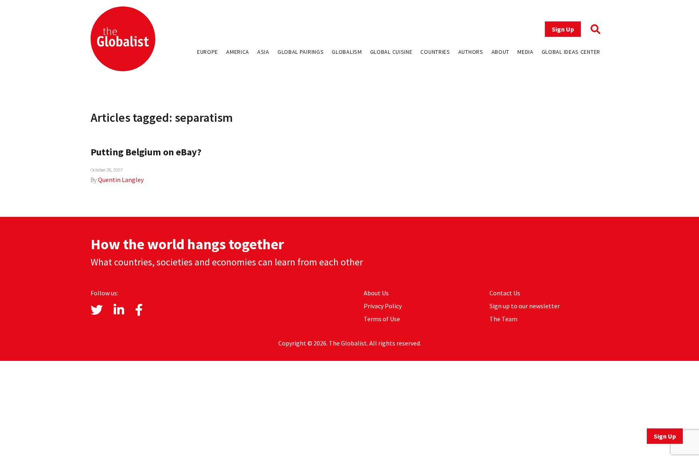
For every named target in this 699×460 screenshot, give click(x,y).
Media (525, 51)
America (237, 51)
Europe (207, 51)
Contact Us (504, 293)
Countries (435, 51)
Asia (263, 51)
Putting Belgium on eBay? (146, 152)
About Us (376, 293)
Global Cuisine (391, 51)
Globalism (347, 51)
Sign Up (563, 29)
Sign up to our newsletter (524, 306)
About (500, 51)
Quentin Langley (121, 180)
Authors (470, 51)
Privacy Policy (383, 306)
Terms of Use (382, 319)
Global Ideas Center (571, 51)
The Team (503, 319)
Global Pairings (300, 51)
